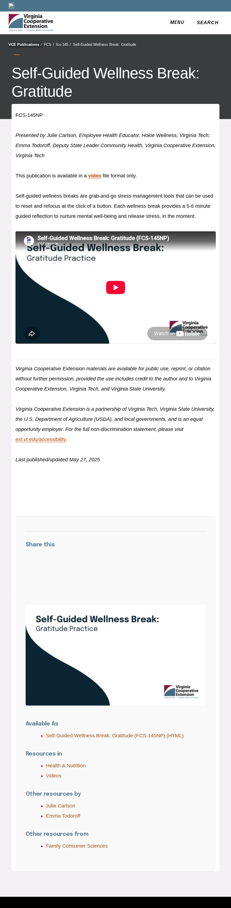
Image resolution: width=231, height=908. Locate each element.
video (94, 176)
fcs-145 (63, 44)
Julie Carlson (60, 806)
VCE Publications (25, 44)
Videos (53, 776)
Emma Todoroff (63, 816)
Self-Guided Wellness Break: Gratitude (104, 44)
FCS (49, 44)
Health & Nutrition (66, 765)
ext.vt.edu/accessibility (40, 439)
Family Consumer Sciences (77, 846)
